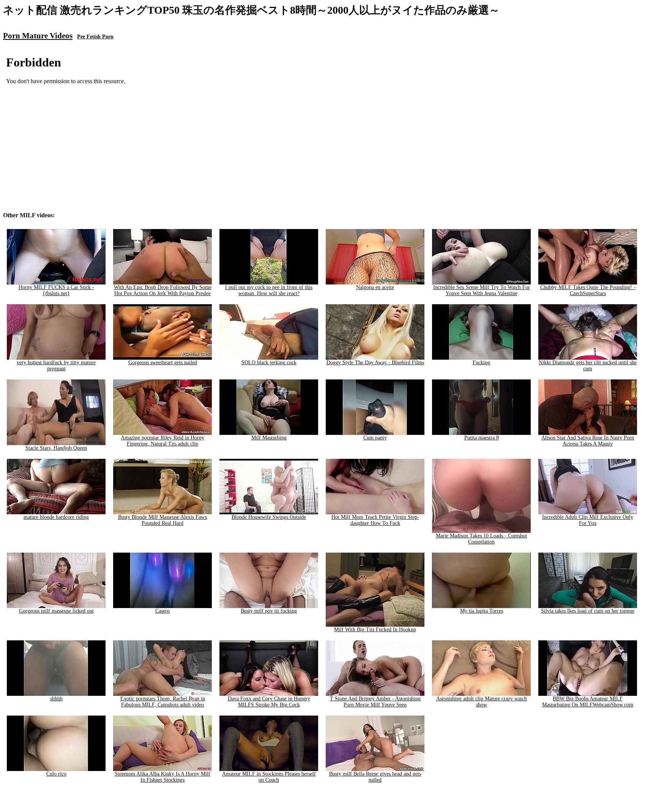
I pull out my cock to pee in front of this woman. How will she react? (268, 290)
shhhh (56, 699)
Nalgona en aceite (375, 287)
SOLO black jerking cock (268, 362)
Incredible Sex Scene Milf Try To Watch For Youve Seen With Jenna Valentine (481, 290)
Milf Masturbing (269, 438)
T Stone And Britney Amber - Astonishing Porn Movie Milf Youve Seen (375, 702)
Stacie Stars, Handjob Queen (56, 448)
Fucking (481, 362)
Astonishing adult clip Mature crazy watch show (481, 702)
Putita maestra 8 (481, 438)
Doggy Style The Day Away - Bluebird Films (375, 362)
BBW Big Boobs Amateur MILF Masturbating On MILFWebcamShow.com (587, 702)
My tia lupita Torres (481, 611)
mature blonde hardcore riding (56, 517)
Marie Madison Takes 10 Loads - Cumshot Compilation (481, 539)
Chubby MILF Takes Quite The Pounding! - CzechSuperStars (588, 290)
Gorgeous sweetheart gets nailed (162, 362)
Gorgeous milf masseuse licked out (56, 611)
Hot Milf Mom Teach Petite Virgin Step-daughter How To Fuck (375, 520)
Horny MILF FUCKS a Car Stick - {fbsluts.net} (56, 290)
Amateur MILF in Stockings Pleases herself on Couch (269, 777)
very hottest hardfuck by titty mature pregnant (56, 365)
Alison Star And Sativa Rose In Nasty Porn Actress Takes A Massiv (587, 441)
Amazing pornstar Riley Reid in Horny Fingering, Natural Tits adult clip (162, 441)
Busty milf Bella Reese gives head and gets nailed (375, 777)
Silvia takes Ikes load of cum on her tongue (587, 611)
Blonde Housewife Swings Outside (269, 517)
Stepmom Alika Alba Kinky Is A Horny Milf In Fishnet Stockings (162, 777)
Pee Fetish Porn (95, 37)
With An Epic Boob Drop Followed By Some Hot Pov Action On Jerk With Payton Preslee (162, 290)
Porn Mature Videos (38, 35)
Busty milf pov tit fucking (269, 611)
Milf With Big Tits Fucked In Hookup (375, 629)
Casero (162, 611)
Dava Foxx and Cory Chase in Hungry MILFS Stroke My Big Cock (269, 702)
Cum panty (375, 438)
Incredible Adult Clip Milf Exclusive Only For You (587, 520)
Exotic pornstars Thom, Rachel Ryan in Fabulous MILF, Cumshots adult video (162, 702)
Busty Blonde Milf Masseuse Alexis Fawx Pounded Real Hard (162, 520)
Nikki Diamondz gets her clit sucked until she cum (588, 365)
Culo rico (56, 774)
